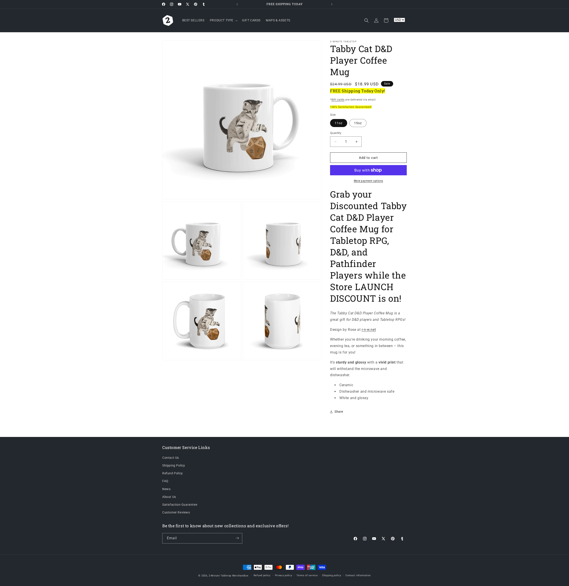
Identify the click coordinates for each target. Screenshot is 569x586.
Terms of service (307, 575)
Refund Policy (172, 473)
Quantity (335, 133)
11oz (339, 123)
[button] (223, 20)
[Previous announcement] (237, 4)
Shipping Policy (173, 465)
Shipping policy (331, 575)
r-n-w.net (369, 329)
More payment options (368, 180)
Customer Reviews (176, 512)
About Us (169, 497)
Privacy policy (283, 575)
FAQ (165, 481)
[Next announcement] (332, 4)
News (166, 489)
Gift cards (338, 99)
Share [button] (339, 411)
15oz (358, 123)
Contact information (358, 575)
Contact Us (170, 457)
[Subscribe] (237, 538)
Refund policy (262, 575)
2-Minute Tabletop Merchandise (228, 575)
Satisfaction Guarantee (179, 505)
